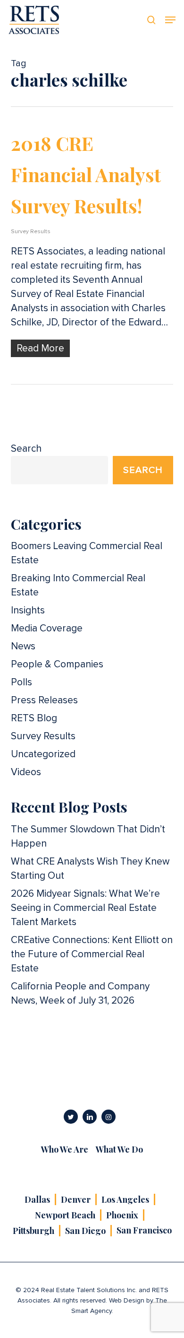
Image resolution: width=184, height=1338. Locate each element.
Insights (28, 610)
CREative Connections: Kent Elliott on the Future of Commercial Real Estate (92, 954)
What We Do (119, 1149)
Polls (21, 682)
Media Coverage (47, 628)
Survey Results (30, 232)
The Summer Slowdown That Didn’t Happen (88, 836)
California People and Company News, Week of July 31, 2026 (80, 993)
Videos (26, 772)
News (23, 646)
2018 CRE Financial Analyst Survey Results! (86, 174)
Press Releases (44, 700)
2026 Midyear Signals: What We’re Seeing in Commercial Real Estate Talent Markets (85, 908)
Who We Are (64, 1149)
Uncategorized (43, 754)
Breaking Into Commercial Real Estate (78, 585)
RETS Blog (34, 718)
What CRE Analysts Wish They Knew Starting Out (90, 869)
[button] (170, 20)
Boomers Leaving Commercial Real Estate (86, 553)
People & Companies (57, 664)
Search (26, 449)
